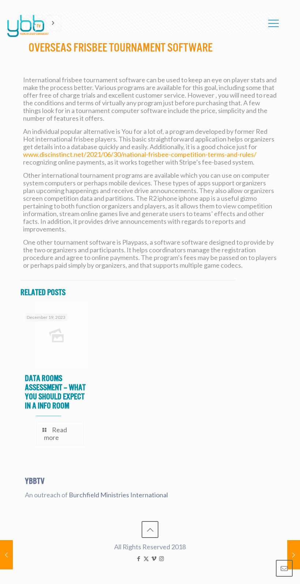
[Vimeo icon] (154, 558)
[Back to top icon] (150, 529)
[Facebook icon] (138, 558)
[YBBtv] (28, 26)
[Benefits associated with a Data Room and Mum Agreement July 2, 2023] (6, 554)
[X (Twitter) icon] (146, 558)
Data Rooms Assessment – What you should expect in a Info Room (55, 392)
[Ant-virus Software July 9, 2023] (293, 554)
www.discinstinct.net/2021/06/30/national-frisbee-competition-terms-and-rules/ (139, 154)
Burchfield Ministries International (118, 495)
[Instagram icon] (161, 558)
